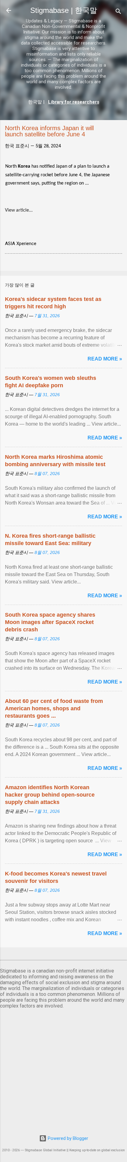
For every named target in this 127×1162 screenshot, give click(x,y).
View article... (19, 210)
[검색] (118, 12)
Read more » (105, 358)
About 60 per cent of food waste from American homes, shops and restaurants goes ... (54, 708)
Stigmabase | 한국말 (63, 10)
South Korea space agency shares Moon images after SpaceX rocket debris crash (50, 622)
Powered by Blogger (67, 1138)
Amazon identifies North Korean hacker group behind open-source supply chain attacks (50, 794)
